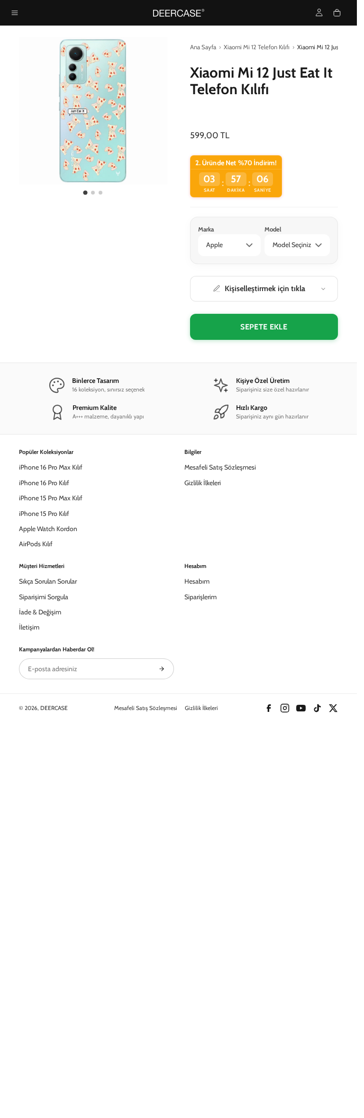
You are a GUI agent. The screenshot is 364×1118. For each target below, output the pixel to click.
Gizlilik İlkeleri (202, 799)
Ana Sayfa (203, 47)
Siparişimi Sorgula (43, 913)
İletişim (29, 944)
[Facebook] (268, 1024)
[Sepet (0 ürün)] (337, 12)
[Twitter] (333, 1024)
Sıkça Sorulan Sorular (48, 898)
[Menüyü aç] (15, 13)
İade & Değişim (40, 928)
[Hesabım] (319, 12)
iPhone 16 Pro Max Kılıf (50, 784)
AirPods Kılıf (36, 860)
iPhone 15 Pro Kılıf (44, 830)
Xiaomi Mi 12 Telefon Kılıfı (257, 47)
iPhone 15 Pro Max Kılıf (50, 814)
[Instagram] (285, 1024)
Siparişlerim (200, 913)
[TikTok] (317, 1024)
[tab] (85, 192)
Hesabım (196, 898)
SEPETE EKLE (263, 326)
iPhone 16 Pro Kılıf (44, 799)
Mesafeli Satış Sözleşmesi (220, 784)
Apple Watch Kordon (48, 845)
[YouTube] (301, 1024)
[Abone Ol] (161, 985)
